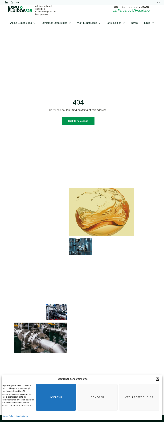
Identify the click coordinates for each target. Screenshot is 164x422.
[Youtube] (17, 2)
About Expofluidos (21, 22)
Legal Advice (22, 416)
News (134, 22)
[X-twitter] (12, 2)
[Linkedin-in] (6, 2)
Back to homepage (78, 121)
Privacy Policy (7, 416)
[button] (157, 379)
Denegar (97, 397)
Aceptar (55, 397)
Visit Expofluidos (87, 22)
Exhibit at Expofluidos (54, 22)
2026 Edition (114, 22)
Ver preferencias (139, 397)
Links (147, 22)
